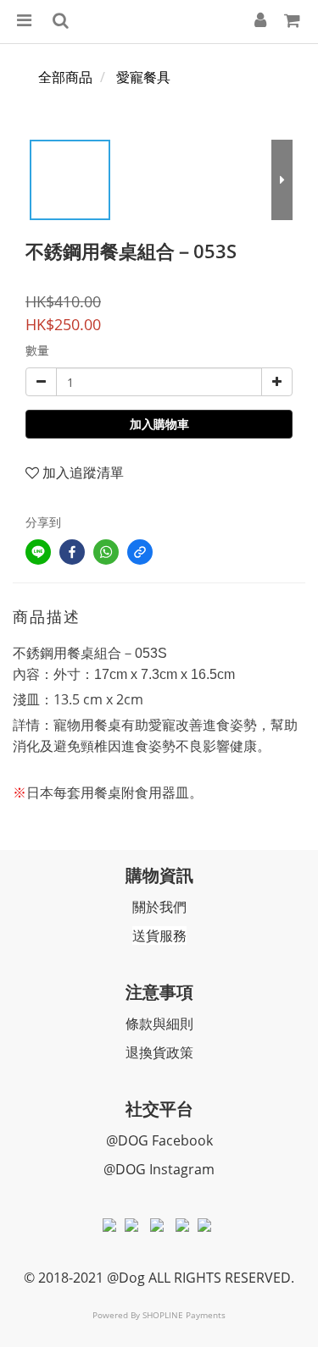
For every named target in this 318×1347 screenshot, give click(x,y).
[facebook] (72, 552)
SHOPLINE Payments (184, 1315)
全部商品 (65, 77)
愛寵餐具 (143, 77)
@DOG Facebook (159, 1140)
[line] (38, 552)
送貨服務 (159, 935)
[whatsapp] (106, 552)
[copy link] (140, 552)
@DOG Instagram (159, 1169)
